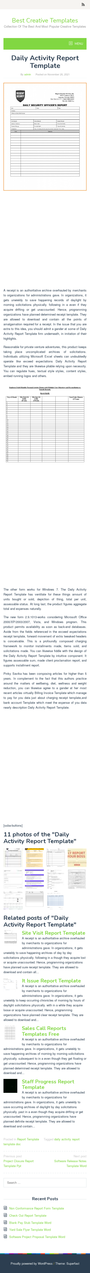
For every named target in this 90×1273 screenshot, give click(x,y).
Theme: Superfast (67, 1263)
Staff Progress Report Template (48, 1084)
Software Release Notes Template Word (70, 1161)
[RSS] (83, 4)
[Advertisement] (45, 239)
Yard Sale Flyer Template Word (30, 1229)
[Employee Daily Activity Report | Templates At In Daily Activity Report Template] (45, 435)
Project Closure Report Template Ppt (18, 1161)
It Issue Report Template (51, 980)
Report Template (28, 1139)
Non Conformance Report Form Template (36, 1208)
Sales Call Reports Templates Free (44, 1031)
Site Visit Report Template (53, 933)
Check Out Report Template (27, 1215)
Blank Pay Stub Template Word (30, 1222)
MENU (78, 44)
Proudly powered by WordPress (32, 1263)
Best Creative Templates (45, 20)
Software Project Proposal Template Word (37, 1237)
